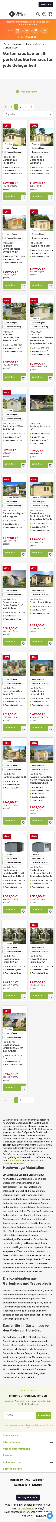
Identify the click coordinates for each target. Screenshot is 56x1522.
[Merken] (23, 198)
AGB (27, 1479)
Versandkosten (26, 1508)
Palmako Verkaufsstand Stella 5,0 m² (11, 247)
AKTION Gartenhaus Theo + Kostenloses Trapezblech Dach (41, 337)
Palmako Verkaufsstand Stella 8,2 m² (11, 336)
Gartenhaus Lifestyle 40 (37, 691)
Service (44, 4)
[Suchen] (38, 14)
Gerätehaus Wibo (40, 601)
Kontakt (37, 1484)
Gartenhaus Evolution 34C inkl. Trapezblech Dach (41, 515)
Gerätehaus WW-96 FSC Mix (13, 426)
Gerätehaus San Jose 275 (12, 691)
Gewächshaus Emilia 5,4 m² (38, 959)
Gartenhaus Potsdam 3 (10, 160)
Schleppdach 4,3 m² (40, 426)
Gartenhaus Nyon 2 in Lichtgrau (14, 513)
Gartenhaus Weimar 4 (37, 160)
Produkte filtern (28, 91)
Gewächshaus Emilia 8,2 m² (11, 959)
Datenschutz (22, 1484)
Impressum (16, 1479)
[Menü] (5, 14)
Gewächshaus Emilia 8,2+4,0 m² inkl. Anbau (13, 1046)
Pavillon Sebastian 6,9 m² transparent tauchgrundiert (41, 778)
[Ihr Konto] (44, 14)
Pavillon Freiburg (40, 244)
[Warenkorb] (50, 14)
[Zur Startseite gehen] (17, 14)
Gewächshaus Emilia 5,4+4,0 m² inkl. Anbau (13, 604)
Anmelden (44, 1415)
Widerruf (38, 1479)
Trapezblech (14, 1160)
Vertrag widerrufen (28, 1497)
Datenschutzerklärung (44, 1425)
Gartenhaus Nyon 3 (14, 775)
